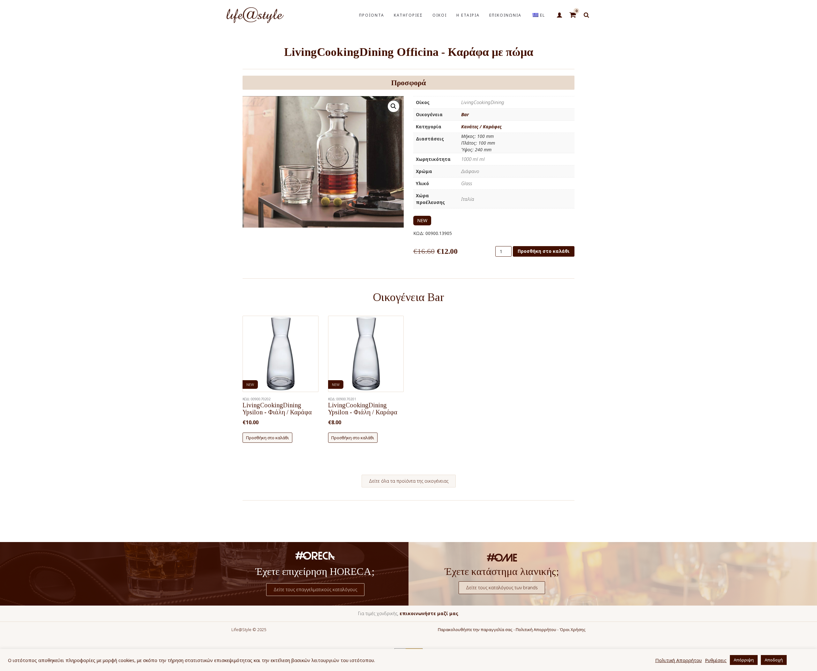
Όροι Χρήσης (572, 629)
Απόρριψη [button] (744, 660)
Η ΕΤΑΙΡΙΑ (468, 15)
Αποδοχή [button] (774, 660)
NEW (422, 220)
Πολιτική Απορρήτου (536, 629)
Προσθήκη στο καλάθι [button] (267, 438)
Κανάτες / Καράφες (481, 127)
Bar (465, 114)
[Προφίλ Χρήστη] (559, 15)
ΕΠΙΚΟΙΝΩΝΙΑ (505, 15)
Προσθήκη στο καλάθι (544, 251)
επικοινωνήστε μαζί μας (429, 613)
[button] (393, 106)
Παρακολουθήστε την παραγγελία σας (475, 629)
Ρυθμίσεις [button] (716, 660)
